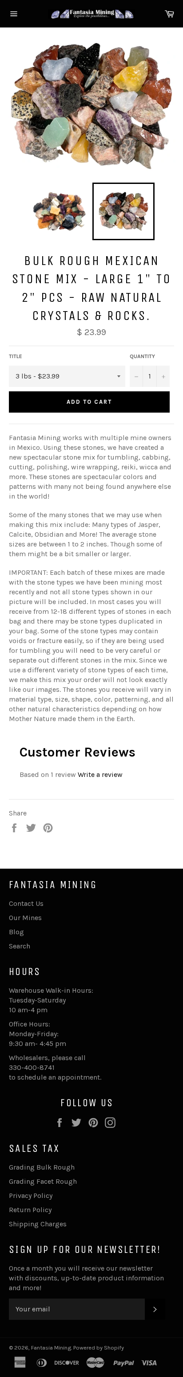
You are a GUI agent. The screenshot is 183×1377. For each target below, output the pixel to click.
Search (19, 946)
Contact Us (26, 903)
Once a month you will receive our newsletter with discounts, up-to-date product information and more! (86, 1278)
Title (15, 356)
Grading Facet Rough (43, 1181)
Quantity (142, 356)
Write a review (100, 774)
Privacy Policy (30, 1195)
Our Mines (25, 917)
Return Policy (30, 1209)
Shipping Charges (38, 1224)
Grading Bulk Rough (42, 1167)
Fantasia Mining (51, 1347)
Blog (16, 932)
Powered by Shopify (98, 1347)
